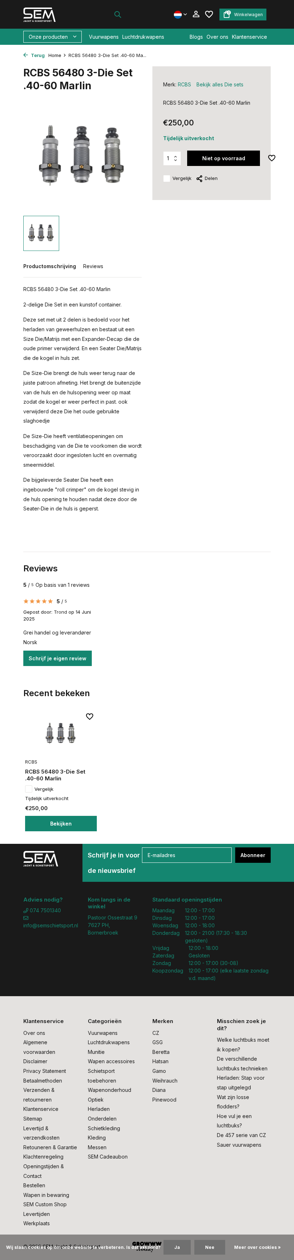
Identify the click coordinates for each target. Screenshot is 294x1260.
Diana (159, 1090)
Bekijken (61, 824)
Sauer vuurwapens (239, 1145)
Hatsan (160, 1061)
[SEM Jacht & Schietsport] (45, 14)
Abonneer (253, 855)
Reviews (93, 266)
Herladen (99, 1109)
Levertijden (36, 1214)
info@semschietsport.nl (50, 925)
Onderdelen (102, 1119)
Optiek (96, 1100)
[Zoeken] (117, 14)
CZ (155, 1033)
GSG (157, 1042)
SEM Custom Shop (45, 1204)
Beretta (161, 1052)
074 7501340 (44, 910)
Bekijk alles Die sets (219, 84)
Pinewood (164, 1100)
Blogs (196, 37)
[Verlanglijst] (209, 14)
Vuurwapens (104, 37)
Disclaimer (35, 1061)
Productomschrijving (49, 266)
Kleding (97, 1138)
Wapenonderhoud (109, 1090)
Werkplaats (36, 1223)
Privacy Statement (44, 1071)
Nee (209, 1247)
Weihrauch (164, 1081)
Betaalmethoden (42, 1081)
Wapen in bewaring (46, 1195)
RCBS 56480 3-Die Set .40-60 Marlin (55, 775)
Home (54, 55)
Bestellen (34, 1185)
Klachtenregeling (43, 1157)
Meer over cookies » (257, 1247)
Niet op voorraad (223, 158)
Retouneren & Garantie (50, 1147)
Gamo (159, 1071)
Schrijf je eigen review (57, 658)
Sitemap (32, 1119)
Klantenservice (249, 37)
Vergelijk (181, 178)
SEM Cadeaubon (108, 1157)
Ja (177, 1247)
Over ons (217, 37)
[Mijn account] (196, 14)
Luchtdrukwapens (143, 37)
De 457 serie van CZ (241, 1135)
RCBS (184, 84)
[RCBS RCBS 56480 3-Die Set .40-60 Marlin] (61, 734)
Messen (97, 1147)
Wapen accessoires (111, 1061)
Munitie (96, 1052)
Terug (37, 55)
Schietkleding (104, 1128)
